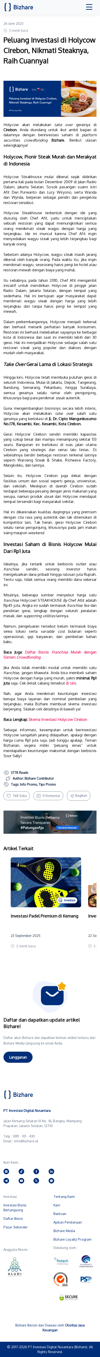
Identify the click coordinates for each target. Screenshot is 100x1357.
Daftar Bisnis (13, 1219)
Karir (56, 1205)
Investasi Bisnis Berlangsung (15, 1207)
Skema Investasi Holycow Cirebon (58, 719)
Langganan (18, 1057)
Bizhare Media (64, 1231)
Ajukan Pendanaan (67, 1222)
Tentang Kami (64, 1197)
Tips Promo (47, 784)
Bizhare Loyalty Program (72, 1239)
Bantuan (59, 1214)
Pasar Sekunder (15, 1227)
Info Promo (28, 784)
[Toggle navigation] (89, 7)
